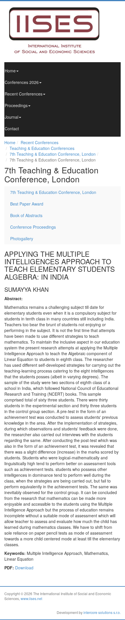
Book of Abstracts (26, 215)
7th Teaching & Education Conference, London (53, 154)
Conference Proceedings (33, 227)
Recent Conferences (23, 94)
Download (24, 568)
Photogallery (21, 238)
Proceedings (16, 105)
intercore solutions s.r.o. (102, 612)
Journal (11, 117)
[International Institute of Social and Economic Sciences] (59, 30)
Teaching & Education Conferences (42, 148)
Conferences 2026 (22, 82)
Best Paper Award (26, 204)
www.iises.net (31, 598)
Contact (12, 128)
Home (10, 71)
